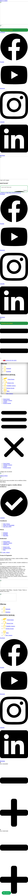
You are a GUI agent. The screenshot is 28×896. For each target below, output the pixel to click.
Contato (5, 401)
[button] (14, 433)
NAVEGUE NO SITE (9, 360)
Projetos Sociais (7, 403)
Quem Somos (6, 399)
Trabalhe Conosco (7, 400)
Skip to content (3, 0)
